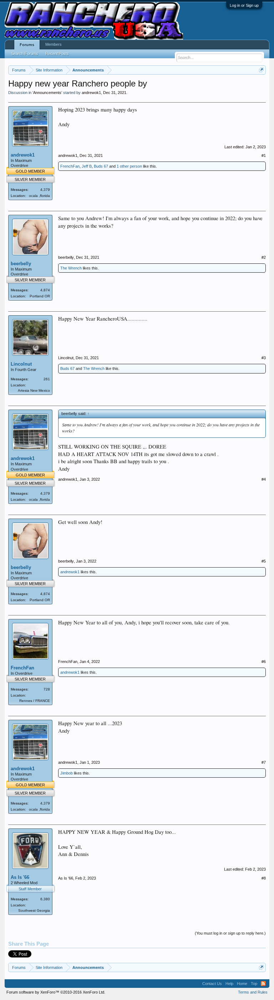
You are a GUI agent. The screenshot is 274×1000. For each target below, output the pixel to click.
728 (47, 689)
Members (53, 44)
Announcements (47, 92)
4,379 (45, 190)
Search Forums (24, 53)
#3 (264, 358)
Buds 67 (101, 166)
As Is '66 (20, 877)
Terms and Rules (253, 992)
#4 (264, 479)
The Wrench (71, 268)
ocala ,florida (39, 196)
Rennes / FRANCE (34, 701)
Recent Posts (57, 53)
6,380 (45, 899)
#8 (264, 878)
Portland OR (40, 296)
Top (254, 983)
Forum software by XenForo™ (55, 992)
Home (242, 983)
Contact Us (212, 983)
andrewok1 (91, 92)
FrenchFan (70, 166)
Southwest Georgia (34, 910)
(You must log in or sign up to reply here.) (230, 933)
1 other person (129, 166)
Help (229, 983)
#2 (264, 257)
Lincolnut (21, 364)
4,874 (45, 290)
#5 (264, 561)
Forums (27, 45)
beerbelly (21, 263)
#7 (264, 762)
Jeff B (87, 166)
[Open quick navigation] (261, 70)
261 (47, 379)
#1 (264, 155)
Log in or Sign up (244, 5)
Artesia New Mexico (34, 390)
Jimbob (66, 773)
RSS (263, 983)
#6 (264, 661)
